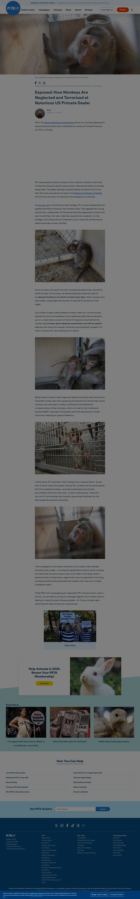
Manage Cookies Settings (99, 894)
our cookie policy (37, 895)
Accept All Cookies (117, 894)
